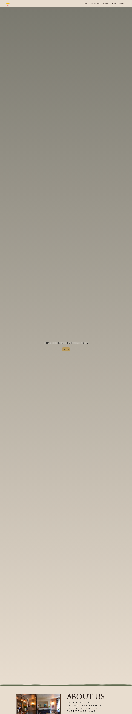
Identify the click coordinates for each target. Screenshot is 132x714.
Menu (114, 4)
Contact (122, 4)
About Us (105, 4)
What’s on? (95, 4)
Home (86, 4)
